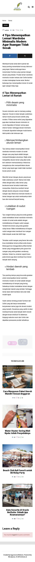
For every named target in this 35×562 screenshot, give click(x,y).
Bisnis (6, 25)
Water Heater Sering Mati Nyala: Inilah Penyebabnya (17, 432)
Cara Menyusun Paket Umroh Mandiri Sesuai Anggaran (17, 392)
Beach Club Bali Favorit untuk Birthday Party (17, 471)
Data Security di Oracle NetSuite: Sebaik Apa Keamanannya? (17, 512)
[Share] (9, 56)
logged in (15, 535)
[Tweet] (25, 56)
